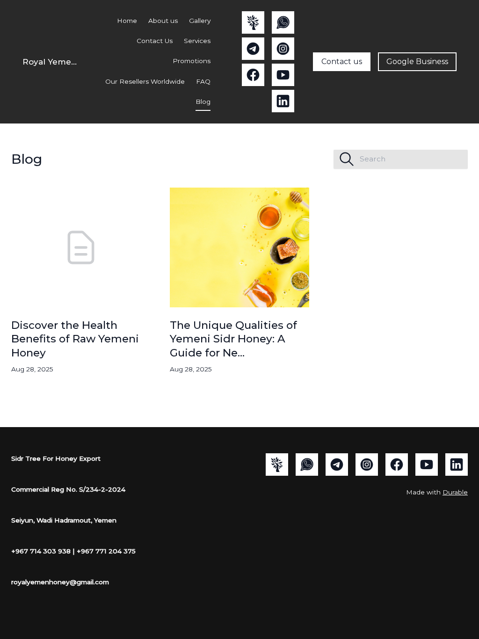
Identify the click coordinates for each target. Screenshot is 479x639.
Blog (203, 101)
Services (197, 40)
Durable (455, 492)
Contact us (341, 61)
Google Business (417, 61)
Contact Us (155, 40)
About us (163, 20)
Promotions (191, 61)
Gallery (199, 20)
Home (127, 20)
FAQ (203, 81)
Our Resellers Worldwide (145, 81)
